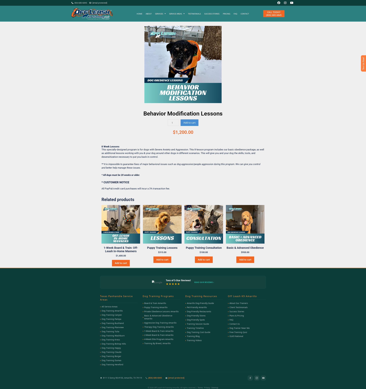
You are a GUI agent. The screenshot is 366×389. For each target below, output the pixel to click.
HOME (139, 13)
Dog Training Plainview (113, 327)
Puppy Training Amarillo (155, 307)
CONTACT (245, 13)
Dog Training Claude (111, 352)
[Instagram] (285, 3)
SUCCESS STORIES (211, 13)
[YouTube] (263, 378)
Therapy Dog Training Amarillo (159, 327)
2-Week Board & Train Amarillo (158, 335)
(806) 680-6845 (155, 377)
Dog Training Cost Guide (198, 332)
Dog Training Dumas (111, 360)
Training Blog (193, 336)
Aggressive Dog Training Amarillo (160, 322)
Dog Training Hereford (112, 364)
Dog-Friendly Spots (196, 319)
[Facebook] (279, 3)
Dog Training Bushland (113, 323)
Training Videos (194, 340)
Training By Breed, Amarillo (157, 343)
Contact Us (234, 324)
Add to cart (189, 122)
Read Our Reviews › (204, 282)
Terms (200, 387)
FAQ (235, 13)
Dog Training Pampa (111, 319)
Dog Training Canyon (112, 315)
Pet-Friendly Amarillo (197, 307)
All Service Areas (110, 306)
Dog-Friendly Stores (196, 315)
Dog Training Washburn (113, 335)
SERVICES (159, 13)
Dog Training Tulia (110, 331)
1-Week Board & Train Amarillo (158, 331)
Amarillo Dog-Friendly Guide (200, 303)
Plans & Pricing (236, 315)
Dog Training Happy (111, 348)
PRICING (226, 13)
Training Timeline (195, 328)
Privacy (207, 387)
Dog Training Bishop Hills (114, 343)
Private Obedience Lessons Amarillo (161, 311)
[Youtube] (292, 3)
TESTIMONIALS (194, 13)
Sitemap (214, 387)
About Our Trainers (238, 303)
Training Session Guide (198, 324)
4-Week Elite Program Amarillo (158, 339)
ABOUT (149, 13)
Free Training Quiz (238, 332)
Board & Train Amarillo (155, 303)
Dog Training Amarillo (112, 310)
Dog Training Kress (111, 339)
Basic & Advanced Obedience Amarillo (158, 317)
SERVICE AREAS (175, 13)
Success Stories (236, 311)
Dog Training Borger (111, 356)
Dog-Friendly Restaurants (199, 311)
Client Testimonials (238, 307)
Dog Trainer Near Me (239, 328)
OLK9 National (236, 336)
